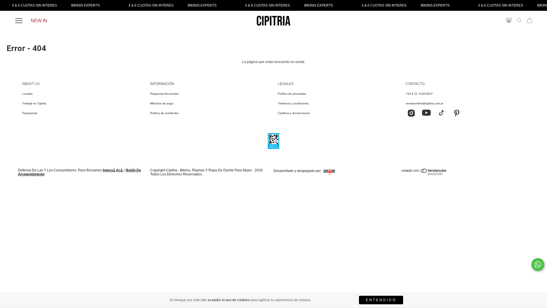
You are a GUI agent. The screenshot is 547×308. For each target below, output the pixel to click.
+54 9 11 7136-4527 (419, 93)
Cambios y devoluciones (294, 113)
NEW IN (39, 20)
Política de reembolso (164, 113)
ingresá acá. (113, 170)
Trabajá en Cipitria (34, 103)
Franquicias (29, 113)
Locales (27, 93)
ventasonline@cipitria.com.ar (424, 103)
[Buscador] (519, 20)
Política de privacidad (292, 93)
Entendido (381, 300)
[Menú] (19, 21)
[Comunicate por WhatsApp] (537, 264)
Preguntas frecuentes (164, 93)
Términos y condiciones (293, 103)
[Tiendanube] (424, 174)
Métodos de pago (162, 103)
